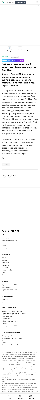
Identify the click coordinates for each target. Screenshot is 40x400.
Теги (3, 158)
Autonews (10, 2)
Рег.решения (6, 318)
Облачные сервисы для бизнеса (12, 311)
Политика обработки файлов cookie (13, 345)
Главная (8, 398)
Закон (4, 272)
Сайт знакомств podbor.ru (10, 321)
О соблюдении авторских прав (12, 338)
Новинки (4, 257)
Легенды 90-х (6, 262)
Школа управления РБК (9, 326)
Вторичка (31, 398)
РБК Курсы (5, 323)
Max (3, 302)
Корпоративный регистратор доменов (14, 313)
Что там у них (6, 265)
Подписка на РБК (7, 287)
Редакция (5, 243)
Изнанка (4, 260)
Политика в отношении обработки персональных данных (17, 341)
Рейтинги (5, 267)
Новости (5, 56)
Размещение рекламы (8, 248)
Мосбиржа (19, 383)
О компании (6, 238)
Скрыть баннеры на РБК (9, 285)
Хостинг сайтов (7, 316)
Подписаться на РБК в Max (13, 60)
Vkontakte (5, 299)
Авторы (4, 245)
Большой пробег (7, 270)
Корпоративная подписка (10, 289)
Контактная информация (10, 240)
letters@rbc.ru (6, 377)
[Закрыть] (38, 392)
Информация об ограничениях (12, 336)
